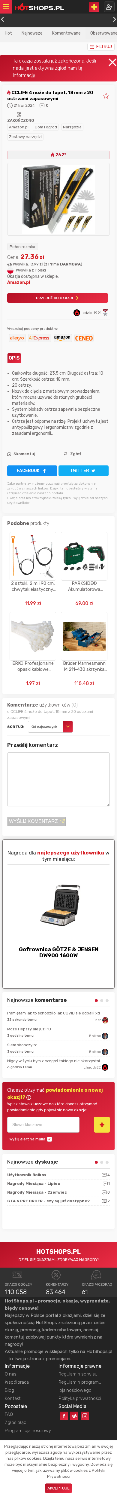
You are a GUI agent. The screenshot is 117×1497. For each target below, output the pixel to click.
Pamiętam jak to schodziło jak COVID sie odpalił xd (53, 1013)
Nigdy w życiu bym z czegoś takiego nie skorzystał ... (55, 1061)
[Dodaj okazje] (94, 7)
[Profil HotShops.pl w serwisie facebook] (64, 1416)
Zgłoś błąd (15, 1422)
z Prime (63, 264)
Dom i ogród (46, 127)
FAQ (9, 1414)
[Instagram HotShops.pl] (85, 1416)
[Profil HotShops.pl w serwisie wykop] (74, 1416)
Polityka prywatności (79, 1398)
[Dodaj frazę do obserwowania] (102, 1124)
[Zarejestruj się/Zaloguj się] (109, 7)
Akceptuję (58, 1488)
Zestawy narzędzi (25, 136)
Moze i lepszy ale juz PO (29, 1029)
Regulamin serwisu (78, 1374)
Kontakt (13, 1398)
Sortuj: (15, 727)
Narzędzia (72, 127)
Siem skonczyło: (22, 1045)
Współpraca (17, 1382)
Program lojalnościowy (28, 1430)
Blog (9, 1390)
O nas (10, 1374)
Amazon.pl (18, 127)
